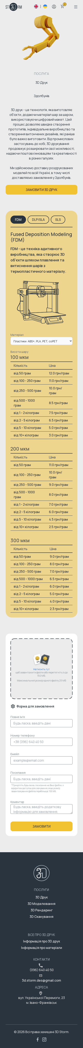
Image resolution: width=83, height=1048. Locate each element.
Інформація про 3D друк (41, 941)
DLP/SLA (38, 219)
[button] (54, 6)
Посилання (18, 772)
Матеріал (17, 335)
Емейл (14, 754)
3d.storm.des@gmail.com (41, 980)
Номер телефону (22, 735)
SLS (58, 219)
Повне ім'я (17, 717)
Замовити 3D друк (41, 190)
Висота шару (19, 352)
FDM (18, 219)
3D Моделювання (41, 903)
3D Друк (41, 897)
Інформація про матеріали (41, 947)
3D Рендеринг (42, 910)
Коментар (17, 802)
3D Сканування (41, 916)
